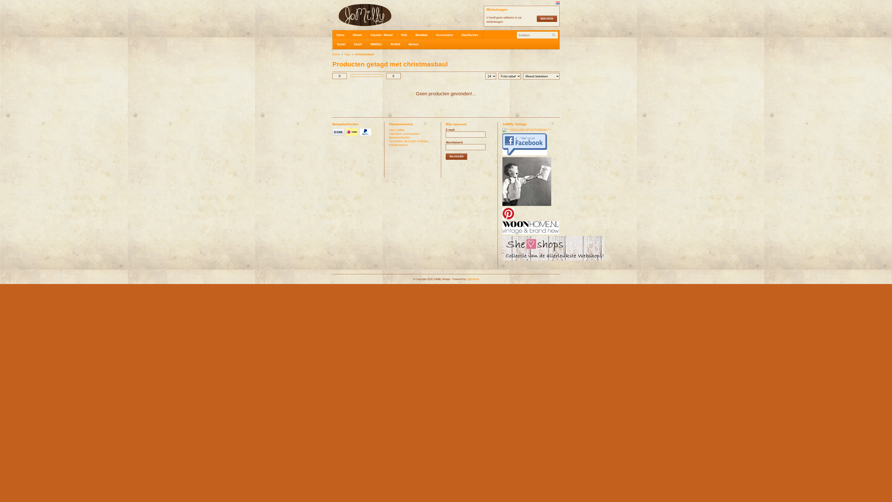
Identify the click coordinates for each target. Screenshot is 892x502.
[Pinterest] (508, 219)
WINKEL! (376, 44)
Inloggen (456, 156)
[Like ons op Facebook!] (525, 155)
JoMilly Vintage (378, 15)
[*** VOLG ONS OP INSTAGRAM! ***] (527, 130)
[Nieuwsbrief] (527, 206)
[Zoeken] (554, 35)
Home (340, 35)
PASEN (395, 44)
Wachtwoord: (454, 142)
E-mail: (450, 130)
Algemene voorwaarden (404, 133)
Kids (404, 35)
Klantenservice (398, 145)
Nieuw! (357, 35)
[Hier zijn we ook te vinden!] (531, 234)
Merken (414, 44)
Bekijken (547, 18)
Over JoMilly (397, 130)
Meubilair (422, 35)
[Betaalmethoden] (338, 136)
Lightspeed (473, 279)
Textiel (341, 44)
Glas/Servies (469, 35)
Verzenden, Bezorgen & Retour (408, 141)
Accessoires (444, 35)
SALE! (358, 44)
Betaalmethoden (399, 137)
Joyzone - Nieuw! (381, 35)
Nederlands (558, 3)
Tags (347, 54)
